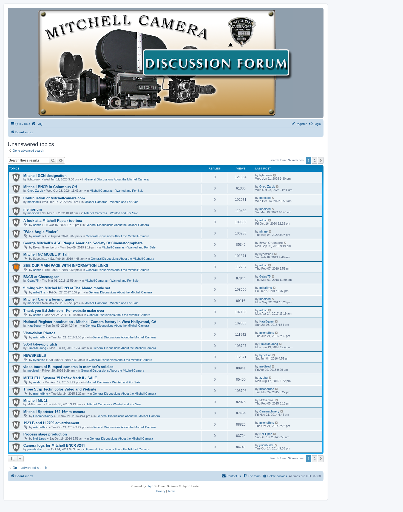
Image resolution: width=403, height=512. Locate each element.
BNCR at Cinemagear (41, 277)
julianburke (34, 449)
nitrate (37, 236)
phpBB (151, 486)
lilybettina (39, 359)
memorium (32, 209)
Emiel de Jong (36, 348)
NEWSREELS (34, 355)
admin (37, 225)
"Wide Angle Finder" (40, 232)
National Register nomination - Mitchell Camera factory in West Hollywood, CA (89, 322)
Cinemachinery (43, 416)
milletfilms (39, 292)
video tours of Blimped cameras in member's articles (68, 367)
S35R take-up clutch (40, 344)
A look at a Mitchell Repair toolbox (52, 221)
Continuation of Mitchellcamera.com (54, 198)
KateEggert (34, 325)
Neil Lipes (39, 438)
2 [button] (315, 160)
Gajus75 (33, 280)
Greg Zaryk (35, 190)
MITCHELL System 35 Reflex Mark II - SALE (60, 378)
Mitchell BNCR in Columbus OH (50, 187)
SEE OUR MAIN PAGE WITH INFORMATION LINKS (65, 266)
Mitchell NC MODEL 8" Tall (46, 254)
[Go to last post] (275, 175)
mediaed (33, 201)
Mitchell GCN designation (45, 176)
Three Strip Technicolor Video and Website (59, 389)
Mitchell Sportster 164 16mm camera (54, 412)
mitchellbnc (40, 337)
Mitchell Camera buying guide (48, 299)
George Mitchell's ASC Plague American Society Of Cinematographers (83, 243)
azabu (37, 382)
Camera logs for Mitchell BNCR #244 (54, 445)
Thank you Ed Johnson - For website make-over (63, 311)
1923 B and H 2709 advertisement (51, 423)
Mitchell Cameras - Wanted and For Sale (116, 190)
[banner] (165, 63)
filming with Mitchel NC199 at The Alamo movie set (66, 288)
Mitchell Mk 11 (35, 400)
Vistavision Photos (39, 333)
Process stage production (45, 434)
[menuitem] (37, 124)
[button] (320, 160)
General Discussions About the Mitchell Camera (117, 179)
